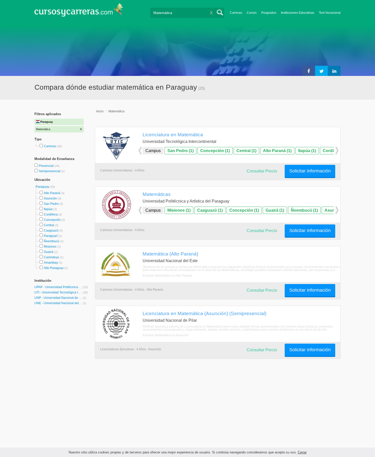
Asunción (50, 198)
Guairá (48, 252)
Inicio (100, 111)
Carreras (236, 12)
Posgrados (268, 12)
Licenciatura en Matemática (173, 134)
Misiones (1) (179, 210)
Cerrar (302, 452)
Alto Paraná (52, 193)
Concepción (52, 220)
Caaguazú (51, 230)
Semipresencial (50, 171)
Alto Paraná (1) (277, 151)
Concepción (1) (215, 151)
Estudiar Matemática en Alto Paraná (167, 275)
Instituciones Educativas (297, 12)
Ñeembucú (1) (304, 210)
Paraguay (43, 187)
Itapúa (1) (307, 151)
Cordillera (51, 214)
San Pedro (51, 204)
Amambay (51, 262)
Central (49, 225)
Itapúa (48, 209)
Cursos (252, 12)
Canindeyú (51, 257)
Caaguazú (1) (210, 210)
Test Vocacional (330, 12)
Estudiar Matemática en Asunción (166, 335)
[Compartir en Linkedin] (334, 71)
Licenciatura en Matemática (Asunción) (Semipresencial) (204, 313)
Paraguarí (51, 236)
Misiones (50, 246)
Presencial (46, 166)
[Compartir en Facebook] (308, 71)
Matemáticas (157, 194)
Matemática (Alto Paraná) (170, 254)
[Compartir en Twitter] (321, 71)
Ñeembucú (51, 241)
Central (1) (246, 151)
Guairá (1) (275, 210)
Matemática (116, 111)
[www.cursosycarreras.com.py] (78, 11)
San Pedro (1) (180, 151)
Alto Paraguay (54, 268)
